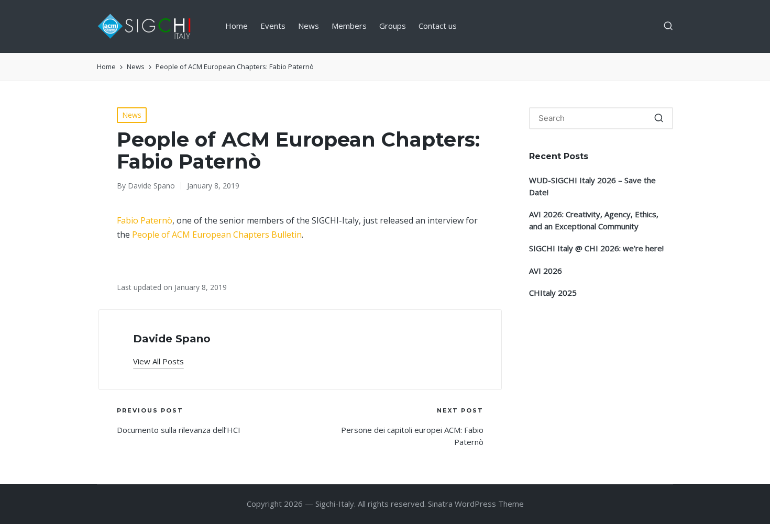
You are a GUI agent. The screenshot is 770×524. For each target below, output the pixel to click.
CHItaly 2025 (553, 292)
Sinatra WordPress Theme (476, 503)
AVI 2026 (545, 270)
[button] (158, 361)
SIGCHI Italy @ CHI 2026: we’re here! (596, 248)
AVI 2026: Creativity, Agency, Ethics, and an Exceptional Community (593, 220)
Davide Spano (172, 338)
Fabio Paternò (144, 220)
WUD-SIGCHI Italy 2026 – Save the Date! (592, 186)
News (131, 115)
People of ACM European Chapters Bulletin (217, 234)
